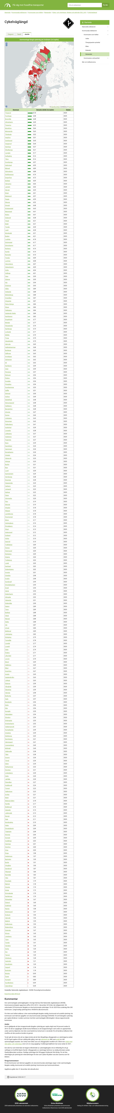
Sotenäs (8, 930)
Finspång (8, 384)
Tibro (7, 159)
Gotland (7, 535)
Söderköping (9, 569)
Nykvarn (8, 375)
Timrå (7, 761)
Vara (6, 276)
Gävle (7, 591)
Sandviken (8, 446)
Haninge (8, 844)
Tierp (7, 609)
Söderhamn (9, 594)
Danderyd (8, 868)
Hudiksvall (8, 785)
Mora (7, 520)
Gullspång (8, 156)
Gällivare (8, 353)
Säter (7, 764)
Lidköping (8, 434)
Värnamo (8, 184)
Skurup (7, 202)
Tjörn (7, 939)
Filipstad (8, 872)
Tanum (7, 955)
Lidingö (7, 680)
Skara (7, 307)
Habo (7, 825)
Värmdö (7, 918)
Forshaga (8, 116)
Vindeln (7, 455)
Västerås (8, 600)
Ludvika (7, 239)
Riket (7, 668)
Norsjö (7, 816)
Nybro (7, 215)
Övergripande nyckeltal (93, 42)
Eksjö (7, 193)
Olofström (8, 359)
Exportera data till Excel (12, 994)
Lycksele (8, 332)
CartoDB (71, 107)
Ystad (7, 221)
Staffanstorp (9, 174)
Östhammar (9, 767)
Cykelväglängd (92, 12)
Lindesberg (9, 773)
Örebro (7, 378)
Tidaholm (8, 831)
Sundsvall (8, 582)
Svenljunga (9, 162)
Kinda (7, 890)
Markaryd (8, 196)
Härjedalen (8, 714)
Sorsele (7, 838)
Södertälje (8, 603)
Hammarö (8, 449)
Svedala (8, 381)
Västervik (8, 458)
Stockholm (8, 964)
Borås (7, 862)
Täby (6, 754)
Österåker (8, 782)
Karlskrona (8, 896)
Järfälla (7, 779)
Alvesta (7, 412)
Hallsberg (8, 406)
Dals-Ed (7, 541)
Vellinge (7, 273)
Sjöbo (7, 622)
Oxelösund (8, 140)
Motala (7, 322)
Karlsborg (8, 366)
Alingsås (8, 597)
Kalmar (7, 492)
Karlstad (8, 566)
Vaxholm (8, 961)
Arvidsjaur (8, 356)
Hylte (7, 270)
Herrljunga (8, 477)
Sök (106, 5)
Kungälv (8, 711)
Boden (7, 236)
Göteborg (8, 958)
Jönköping (8, 634)
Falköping (8, 310)
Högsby (7, 508)
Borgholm (8, 702)
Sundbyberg (9, 983)
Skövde (7, 504)
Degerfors (8, 177)
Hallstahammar (10, 347)
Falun (7, 495)
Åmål (7, 588)
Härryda (8, 344)
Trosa (7, 338)
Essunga (8, 480)
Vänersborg (9, 264)
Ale (6, 625)
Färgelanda (9, 326)
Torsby (7, 943)
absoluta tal (45, 1039)
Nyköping (8, 554)
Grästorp (8, 285)
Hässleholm (9, 341)
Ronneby (8, 255)
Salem (7, 606)
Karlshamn (8, 316)
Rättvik (7, 884)
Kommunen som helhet (35, 12)
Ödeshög (8, 690)
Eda (6, 708)
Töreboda (8, 134)
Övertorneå (9, 517)
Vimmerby (8, 498)
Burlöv (7, 464)
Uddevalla (8, 751)
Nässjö (7, 619)
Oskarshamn (9, 267)
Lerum (7, 659)
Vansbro (8, 946)
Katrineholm (9, 474)
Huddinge (8, 841)
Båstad (7, 168)
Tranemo (8, 125)
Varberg (7, 486)
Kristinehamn (9, 723)
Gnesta (7, 887)
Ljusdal (7, 643)
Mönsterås (8, 131)
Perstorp (8, 372)
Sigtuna (7, 683)
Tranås (7, 258)
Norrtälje (8, 875)
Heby (7, 776)
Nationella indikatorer (89, 27)
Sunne (7, 415)
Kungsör (8, 980)
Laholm (7, 187)
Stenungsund (9, 403)
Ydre (6, 878)
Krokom (7, 915)
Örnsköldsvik (9, 828)
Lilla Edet (8, 656)
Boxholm (8, 970)
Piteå (7, 529)
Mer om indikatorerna (89, 62)
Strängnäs (8, 720)
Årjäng (7, 653)
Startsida (7, 12)
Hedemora (8, 856)
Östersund (8, 551)
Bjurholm (8, 859)
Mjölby (7, 335)
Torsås (7, 227)
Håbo (7, 289)
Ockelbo (8, 575)
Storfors (8, 847)
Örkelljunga (9, 150)
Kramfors (8, 671)
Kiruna (7, 933)
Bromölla (8, 119)
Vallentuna (8, 791)
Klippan (7, 511)
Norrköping (9, 739)
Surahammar (9, 387)
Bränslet (88, 50)
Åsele (7, 976)
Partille (7, 804)
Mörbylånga (9, 295)
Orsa (6, 850)
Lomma (7, 261)
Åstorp (7, 548)
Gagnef (7, 967)
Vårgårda (8, 686)
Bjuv (6, 467)
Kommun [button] (16, 110)
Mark (7, 798)
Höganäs (8, 301)
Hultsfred (8, 427)
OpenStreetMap (55, 107)
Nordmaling (9, 822)
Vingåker (8, 865)
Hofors (7, 397)
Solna (7, 949)
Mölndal (8, 748)
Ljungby (7, 153)
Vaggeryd (8, 144)
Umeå (7, 628)
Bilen (87, 46)
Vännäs (7, 693)
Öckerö (7, 902)
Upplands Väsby (10, 313)
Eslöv (7, 705)
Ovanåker (8, 298)
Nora (6, 443)
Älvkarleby (8, 899)
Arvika (7, 794)
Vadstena (8, 437)
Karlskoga (8, 329)
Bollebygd (8, 807)
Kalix (6, 699)
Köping (7, 557)
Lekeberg (8, 936)
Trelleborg (8, 560)
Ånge (7, 853)
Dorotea (8, 770)
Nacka (7, 909)
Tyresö (7, 788)
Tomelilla (8, 640)
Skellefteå (8, 400)
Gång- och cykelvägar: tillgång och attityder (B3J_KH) (69, 12)
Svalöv (7, 579)
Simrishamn (9, 245)
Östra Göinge (9, 304)
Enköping (8, 637)
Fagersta (8, 440)
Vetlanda (8, 292)
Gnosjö (7, 205)
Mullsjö (7, 181)
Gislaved (8, 218)
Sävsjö (7, 190)
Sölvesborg (9, 171)
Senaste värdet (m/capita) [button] (45, 110)
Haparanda (9, 483)
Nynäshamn (9, 452)
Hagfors (8, 137)
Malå (7, 224)
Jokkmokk (8, 813)
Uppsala (8, 810)
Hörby (7, 538)
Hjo (6, 282)
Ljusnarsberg (9, 745)
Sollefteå (8, 905)
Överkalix (8, 881)
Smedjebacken (10, 585)
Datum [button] (68, 110)
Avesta (7, 572)
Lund (7, 471)
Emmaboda (9, 893)
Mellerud (8, 631)
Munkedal (8, 233)
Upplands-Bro (9, 677)
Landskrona (9, 514)
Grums (7, 757)
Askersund (8, 532)
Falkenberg (9, 424)
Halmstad (8, 165)
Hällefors (8, 665)
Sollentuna (8, 924)
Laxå (6, 230)
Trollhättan (8, 545)
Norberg (8, 248)
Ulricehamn (9, 122)
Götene (7, 279)
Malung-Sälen (9, 801)
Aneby (7, 674)
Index (87, 38)
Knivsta (7, 835)
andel (58, 1039)
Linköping (8, 418)
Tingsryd (8, 113)
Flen (6, 501)
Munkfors (8, 128)
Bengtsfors (8, 409)
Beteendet (47, 12)
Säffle (7, 390)
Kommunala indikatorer (19, 12)
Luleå (7, 563)
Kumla (7, 252)
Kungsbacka (9, 730)
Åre (6, 952)
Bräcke (7, 973)
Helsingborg (9, 523)
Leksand (8, 489)
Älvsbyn (7, 717)
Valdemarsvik (9, 727)
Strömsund (9, 912)
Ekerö (7, 662)
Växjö (7, 616)
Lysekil (7, 646)
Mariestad (8, 211)
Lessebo (8, 430)
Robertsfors (9, 927)
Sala (6, 819)
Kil (6, 363)
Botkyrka (8, 696)
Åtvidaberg (8, 526)
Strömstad (8, 242)
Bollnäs (7, 612)
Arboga (7, 461)
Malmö (7, 921)
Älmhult (7, 393)
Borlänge (8, 350)
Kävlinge (8, 147)
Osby (7, 649)
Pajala (7, 199)
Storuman (8, 421)
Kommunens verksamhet (92, 58)
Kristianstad (9, 208)
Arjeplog (8, 733)
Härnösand (9, 742)
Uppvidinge (9, 986)
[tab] (10, 34)
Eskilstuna (8, 736)
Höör (6, 369)
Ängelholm (8, 319)
